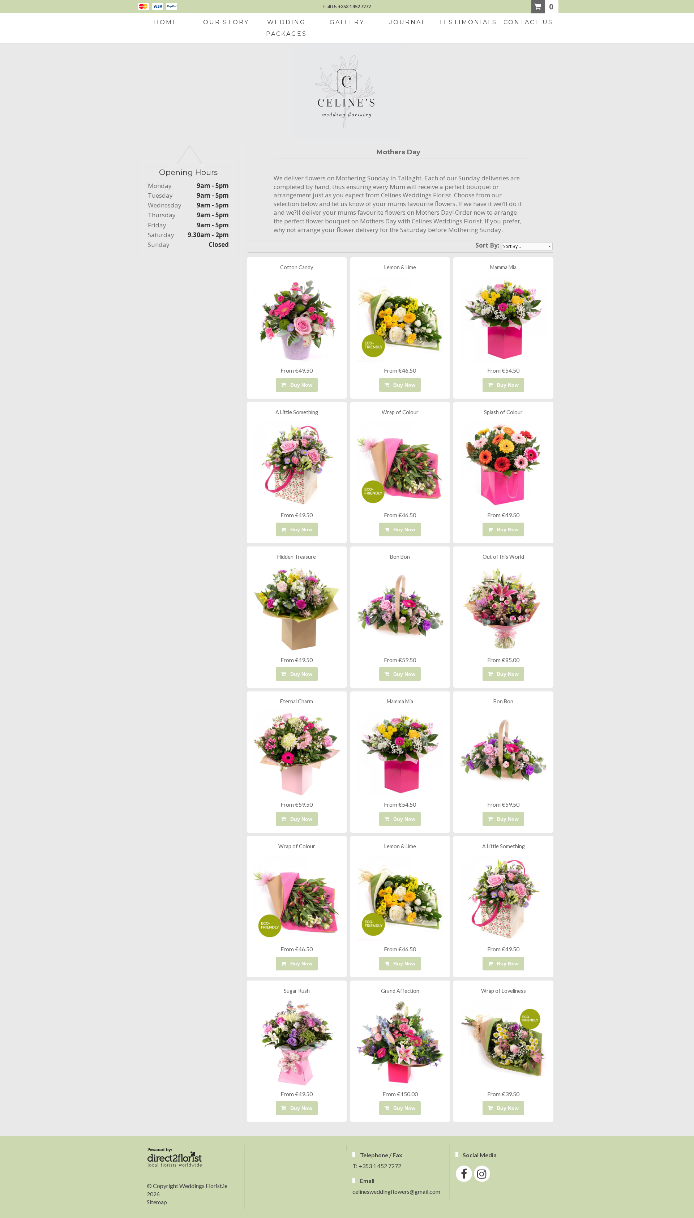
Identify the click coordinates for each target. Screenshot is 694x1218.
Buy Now (299, 385)
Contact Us (528, 22)
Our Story (226, 22)
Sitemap (157, 1201)
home (165, 22)
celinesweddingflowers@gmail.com (396, 1191)
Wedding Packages (286, 28)
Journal (407, 22)
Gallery (347, 22)
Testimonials (468, 22)
